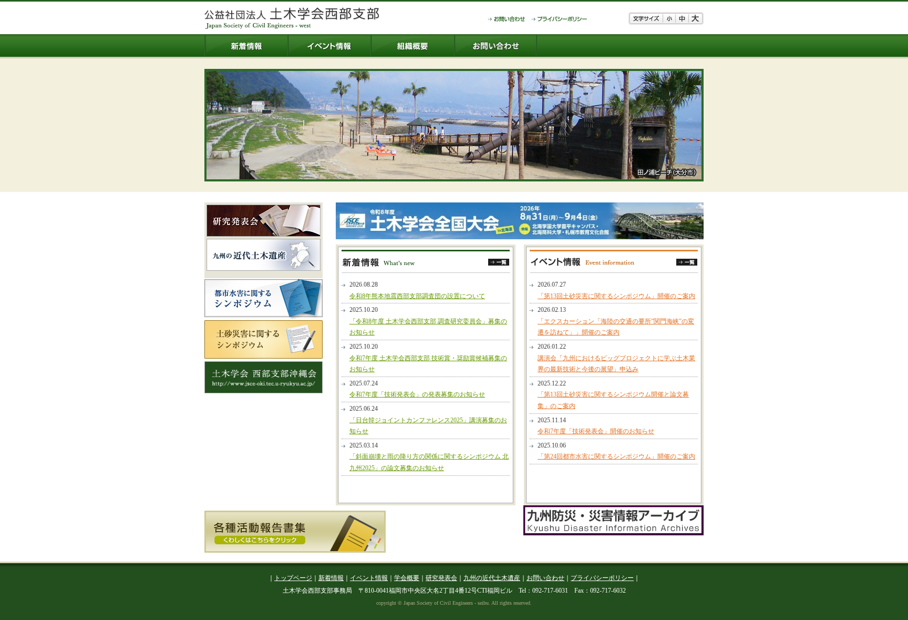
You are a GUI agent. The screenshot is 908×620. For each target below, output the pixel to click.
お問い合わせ (545, 578)
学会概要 (406, 578)
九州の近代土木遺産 (491, 578)
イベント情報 (369, 578)
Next (711, 125)
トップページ (293, 578)
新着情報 (331, 578)
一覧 (498, 262)
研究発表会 (441, 578)
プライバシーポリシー (602, 578)
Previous (196, 125)
